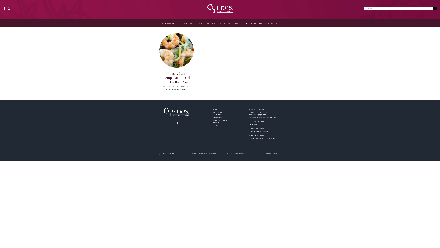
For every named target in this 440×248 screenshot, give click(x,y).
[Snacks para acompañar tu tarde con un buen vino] (176, 50)
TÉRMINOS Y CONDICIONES (236, 154)
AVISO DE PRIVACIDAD (269, 154)
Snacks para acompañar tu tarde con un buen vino (176, 47)
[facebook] (4, 8)
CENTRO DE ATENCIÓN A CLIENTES (203, 154)
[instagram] (9, 8)
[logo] (220, 5)
